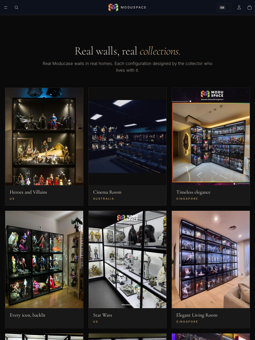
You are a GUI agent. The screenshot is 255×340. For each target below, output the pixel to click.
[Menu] (5, 7)
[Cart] (250, 7)
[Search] (16, 7)
